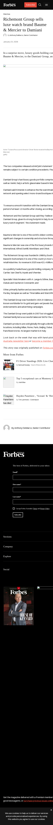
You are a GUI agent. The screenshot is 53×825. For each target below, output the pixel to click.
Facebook (5, 575)
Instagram (18, 575)
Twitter (24, 575)
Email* (15, 472)
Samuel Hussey (24, 365)
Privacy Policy (45, 509)
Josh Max (21, 382)
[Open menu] (46, 4)
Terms (35, 509)
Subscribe (30, 5)
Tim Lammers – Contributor (28, 400)
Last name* (17, 497)
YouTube (31, 575)
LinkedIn (11, 575)
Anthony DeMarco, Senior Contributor (24, 35)
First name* (17, 484)
